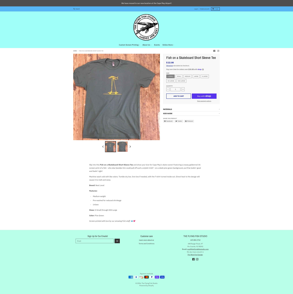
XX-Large (171, 81)
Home (75, 51)
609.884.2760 (195, 240)
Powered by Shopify (146, 286)
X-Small (170, 76)
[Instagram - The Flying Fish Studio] (218, 50)
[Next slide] (130, 146)
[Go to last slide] (103, 146)
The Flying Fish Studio (149, 283)
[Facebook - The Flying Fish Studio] (214, 50)
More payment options (204, 101)
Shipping (169, 66)
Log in (196, 9)
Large (196, 76)
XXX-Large (181, 81)
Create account (204, 9)
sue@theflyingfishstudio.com (198, 249)
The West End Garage (195, 255)
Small (179, 76)
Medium (187, 76)
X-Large (205, 76)
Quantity (169, 86)
